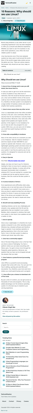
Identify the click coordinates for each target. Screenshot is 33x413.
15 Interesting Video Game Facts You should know (17, 357)
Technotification (10, 3)
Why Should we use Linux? (12, 74)
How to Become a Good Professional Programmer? (17, 367)
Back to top (4, 410)
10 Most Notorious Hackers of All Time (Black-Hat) (18, 371)
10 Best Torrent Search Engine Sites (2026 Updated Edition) (17, 343)
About (4, 401)
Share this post (20, 20)
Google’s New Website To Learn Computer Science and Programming (17, 348)
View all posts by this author (11, 316)
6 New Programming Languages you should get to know (17, 362)
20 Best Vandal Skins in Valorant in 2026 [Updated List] (16, 376)
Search (6, 331)
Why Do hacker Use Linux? (16, 160)
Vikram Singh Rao (8, 20)
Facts (3, 18)
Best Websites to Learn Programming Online (17, 353)
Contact (11, 401)
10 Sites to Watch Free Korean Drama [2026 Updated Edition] (17, 385)
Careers (26, 401)
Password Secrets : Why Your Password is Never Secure (18, 380)
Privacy (19, 401)
